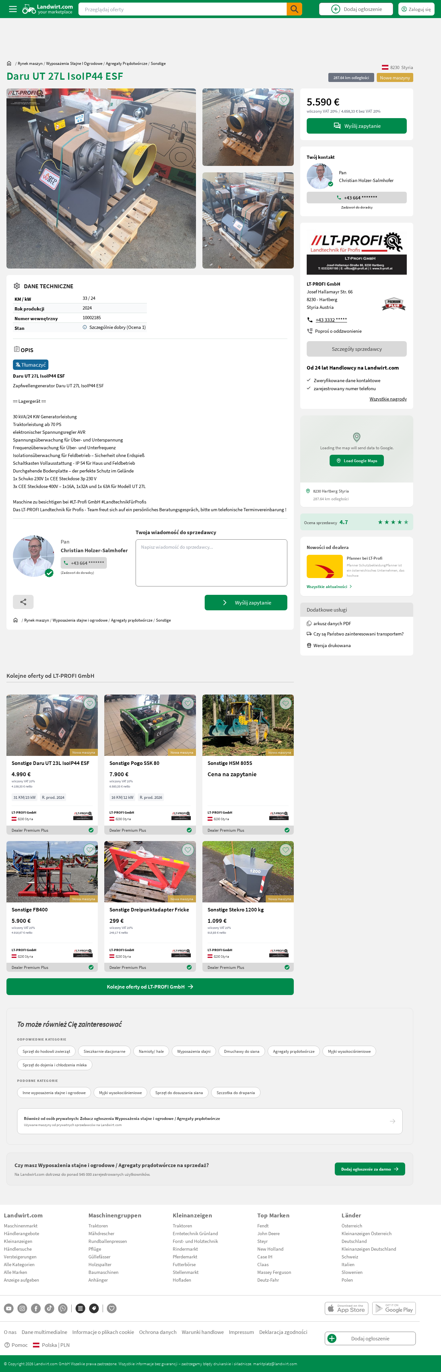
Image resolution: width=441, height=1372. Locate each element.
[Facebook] (36, 1308)
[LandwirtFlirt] (112, 1308)
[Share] (23, 602)
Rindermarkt (185, 1248)
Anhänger (98, 1279)
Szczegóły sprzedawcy (357, 348)
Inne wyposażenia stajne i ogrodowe (54, 1092)
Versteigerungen (20, 1256)
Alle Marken (15, 1272)
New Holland (270, 1248)
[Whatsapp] (63, 1309)
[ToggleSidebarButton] (12, 9)
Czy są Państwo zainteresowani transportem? (358, 633)
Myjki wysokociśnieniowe (349, 1051)
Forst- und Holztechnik (195, 1241)
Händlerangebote (21, 1233)
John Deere (268, 1233)
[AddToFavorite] (284, 100)
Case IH (264, 1256)
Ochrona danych (158, 1332)
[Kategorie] (80, 1308)
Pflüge (94, 1248)
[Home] (47, 9)
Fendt (263, 1225)
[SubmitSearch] (294, 9)
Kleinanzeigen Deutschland (369, 1248)
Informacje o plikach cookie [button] (103, 1332)
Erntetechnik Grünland (195, 1233)
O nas (10, 1332)
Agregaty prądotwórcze (293, 1051)
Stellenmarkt (186, 1272)
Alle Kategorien (19, 1264)
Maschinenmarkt (20, 1225)
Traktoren (98, 1225)
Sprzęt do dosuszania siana (179, 1092)
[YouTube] (9, 1308)
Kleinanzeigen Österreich (367, 1233)
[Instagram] (22, 1308)
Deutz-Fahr (268, 1279)
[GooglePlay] (394, 1308)
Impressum (241, 1332)
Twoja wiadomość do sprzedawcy (176, 532)
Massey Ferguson (274, 1272)
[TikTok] (49, 1308)
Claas (263, 1264)
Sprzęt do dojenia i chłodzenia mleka (55, 1065)
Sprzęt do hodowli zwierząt (46, 1051)
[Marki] (94, 1308)
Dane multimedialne (44, 1332)
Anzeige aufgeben (21, 1279)
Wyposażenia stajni (193, 1051)
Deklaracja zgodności (283, 1332)
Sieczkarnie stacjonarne (104, 1051)
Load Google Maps (360, 460)
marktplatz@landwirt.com (275, 1364)
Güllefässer (99, 1256)
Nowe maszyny (395, 77)
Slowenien (352, 1272)
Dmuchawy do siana (242, 1051)
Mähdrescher (101, 1233)
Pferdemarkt (185, 1256)
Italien (348, 1264)
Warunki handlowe (203, 1332)
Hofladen (182, 1279)
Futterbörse (184, 1264)
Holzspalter (99, 1264)
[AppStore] (346, 1308)
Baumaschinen (103, 1272)
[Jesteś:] (10, 63)
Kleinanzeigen (18, 1241)
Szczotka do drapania (236, 1092)
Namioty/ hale (151, 1051)
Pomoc (20, 1344)
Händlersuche (18, 1248)
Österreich (352, 1225)
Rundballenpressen (107, 1241)
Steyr (262, 1241)
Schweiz (350, 1256)
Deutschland (354, 1241)
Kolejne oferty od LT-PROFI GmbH (50, 675)
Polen (347, 1279)
